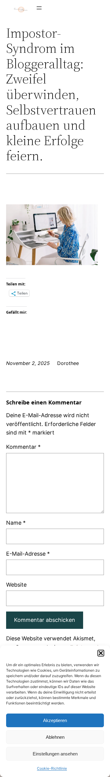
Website (16, 584)
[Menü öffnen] (39, 8)
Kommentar (23, 447)
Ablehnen (55, 737)
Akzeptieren (55, 720)
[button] (101, 653)
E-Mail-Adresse (28, 553)
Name (16, 523)
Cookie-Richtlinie (52, 768)
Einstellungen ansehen (55, 753)
